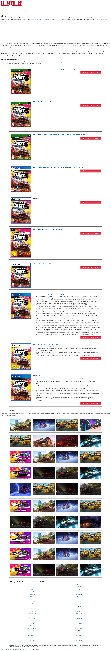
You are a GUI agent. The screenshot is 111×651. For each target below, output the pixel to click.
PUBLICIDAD (4, 649)
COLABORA (11, 649)
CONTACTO (25, 649)
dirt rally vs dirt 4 (41, 19)
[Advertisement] (55, 32)
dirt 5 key (48, 19)
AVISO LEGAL (18, 649)
